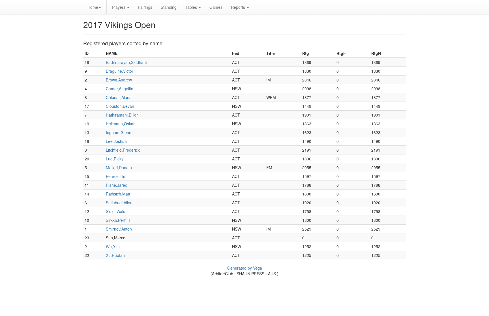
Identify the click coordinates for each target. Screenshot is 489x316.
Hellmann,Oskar (120, 123)
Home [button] (92, 7)
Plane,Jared (116, 185)
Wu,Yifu (113, 246)
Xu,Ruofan (115, 255)
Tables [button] (191, 7)
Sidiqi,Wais (115, 211)
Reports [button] (238, 7)
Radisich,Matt (118, 194)
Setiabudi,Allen (119, 202)
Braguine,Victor (119, 71)
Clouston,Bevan (120, 106)
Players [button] (119, 7)
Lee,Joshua (116, 141)
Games (215, 7)
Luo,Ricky (114, 159)
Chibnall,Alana (119, 97)
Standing (169, 7)
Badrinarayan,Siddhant (126, 62)
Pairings (145, 7)
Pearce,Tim (116, 176)
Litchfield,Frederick (123, 150)
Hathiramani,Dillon (122, 115)
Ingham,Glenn (118, 132)
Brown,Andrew (119, 80)
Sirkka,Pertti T (118, 220)
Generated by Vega (244, 268)
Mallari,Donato (119, 167)
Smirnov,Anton (119, 229)
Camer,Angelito (119, 88)
